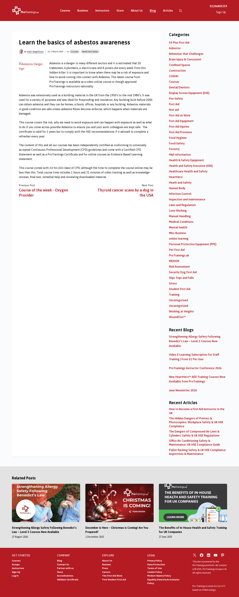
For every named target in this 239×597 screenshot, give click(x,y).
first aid (174, 109)
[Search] (180, 10)
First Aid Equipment (181, 121)
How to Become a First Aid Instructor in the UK (196, 410)
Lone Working (178, 210)
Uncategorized (178, 305)
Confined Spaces (179, 65)
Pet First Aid (177, 249)
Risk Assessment (179, 266)
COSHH (173, 76)
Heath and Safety (90, 51)
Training (174, 294)
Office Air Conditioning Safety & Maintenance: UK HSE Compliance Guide (194, 442)
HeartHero (176, 177)
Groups (16, 564)
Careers (106, 572)
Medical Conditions (181, 221)
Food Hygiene (178, 137)
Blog (153, 10)
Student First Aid (179, 289)
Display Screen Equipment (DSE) (189, 93)
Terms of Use (154, 568)
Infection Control (180, 193)
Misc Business (177, 233)
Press (105, 568)
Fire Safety (176, 98)
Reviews (106, 564)
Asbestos (175, 48)
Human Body (177, 188)
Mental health (178, 227)
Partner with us (65, 568)
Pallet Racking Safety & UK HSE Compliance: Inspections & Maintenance (197, 451)
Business (82, 10)
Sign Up (221, 12)
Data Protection (156, 564)
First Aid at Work (179, 115)
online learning (178, 238)
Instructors (102, 10)
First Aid (174, 104)
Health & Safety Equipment (186, 160)
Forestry (174, 149)
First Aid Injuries (179, 126)
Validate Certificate (67, 579)
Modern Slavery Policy (159, 575)
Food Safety (177, 143)
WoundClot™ (177, 317)
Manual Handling (180, 216)
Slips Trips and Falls (181, 277)
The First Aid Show (112, 575)
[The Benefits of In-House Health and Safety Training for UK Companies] (193, 503)
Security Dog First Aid (183, 272)
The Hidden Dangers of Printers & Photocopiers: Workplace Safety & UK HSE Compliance (196, 422)
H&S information (180, 154)
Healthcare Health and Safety (188, 171)
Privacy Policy (154, 560)
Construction (177, 70)
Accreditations (65, 575)
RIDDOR (174, 261)
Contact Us (63, 564)
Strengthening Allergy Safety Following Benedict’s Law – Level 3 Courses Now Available (194, 341)
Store (120, 10)
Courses (65, 10)
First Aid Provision (180, 132)
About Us (137, 10)
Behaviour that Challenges (186, 53)
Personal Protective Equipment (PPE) (192, 244)
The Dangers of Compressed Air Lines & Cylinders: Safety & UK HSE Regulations (194, 433)
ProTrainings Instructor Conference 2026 (195, 368)
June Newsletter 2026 (183, 390)
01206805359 (218, 6)
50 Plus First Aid (179, 42)
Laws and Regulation (182, 205)
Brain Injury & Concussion (185, 59)
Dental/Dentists (179, 87)
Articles (168, 10)
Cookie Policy (154, 572)
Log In (15, 575)
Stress (173, 283)
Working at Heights (181, 311)
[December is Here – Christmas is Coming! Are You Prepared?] (119, 503)
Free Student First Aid (114, 579)
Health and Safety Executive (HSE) (191, 165)
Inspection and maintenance (187, 199)
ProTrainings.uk (179, 255)
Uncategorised (178, 300)
